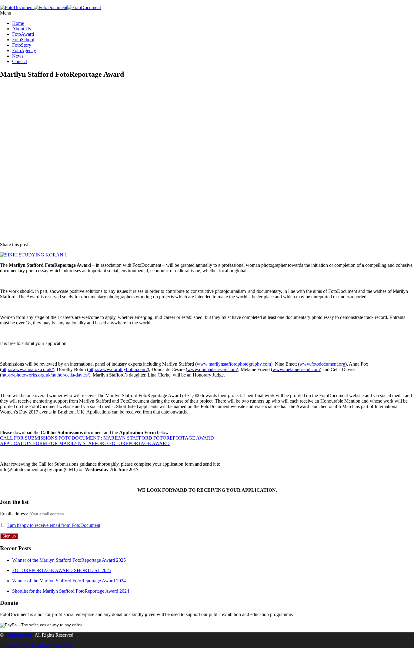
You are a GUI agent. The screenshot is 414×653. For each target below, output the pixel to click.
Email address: (14, 513)
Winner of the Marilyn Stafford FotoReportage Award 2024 (69, 580)
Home (18, 23)
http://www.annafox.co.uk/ (27, 369)
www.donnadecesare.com (212, 369)
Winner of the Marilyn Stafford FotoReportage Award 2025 (69, 560)
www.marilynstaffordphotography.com (234, 364)
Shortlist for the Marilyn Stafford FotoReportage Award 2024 (70, 591)
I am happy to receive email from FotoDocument (53, 525)
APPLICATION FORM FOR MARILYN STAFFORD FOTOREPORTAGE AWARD (85, 443)
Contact (19, 61)
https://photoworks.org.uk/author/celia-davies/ (45, 374)
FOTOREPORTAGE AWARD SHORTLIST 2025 (61, 570)
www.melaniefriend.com (296, 369)
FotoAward (23, 34)
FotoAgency (24, 50)
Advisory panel (58, 645)
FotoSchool (23, 39)
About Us (21, 28)
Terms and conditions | (22, 645)
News (17, 56)
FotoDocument (19, 635)
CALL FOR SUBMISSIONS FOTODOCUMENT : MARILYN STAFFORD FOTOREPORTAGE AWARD (107, 437)
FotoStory (21, 45)
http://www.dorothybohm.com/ (118, 369)
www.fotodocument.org (322, 364)
